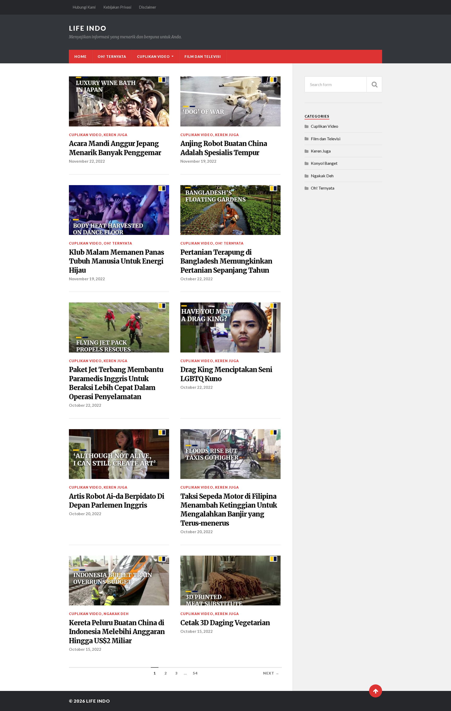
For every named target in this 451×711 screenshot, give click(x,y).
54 (195, 673)
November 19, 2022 (198, 161)
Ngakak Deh (116, 614)
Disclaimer (147, 7)
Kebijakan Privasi (117, 7)
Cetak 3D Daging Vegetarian (225, 623)
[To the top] (375, 690)
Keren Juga (115, 135)
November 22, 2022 (87, 161)
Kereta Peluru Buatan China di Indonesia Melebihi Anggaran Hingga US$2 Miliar (117, 632)
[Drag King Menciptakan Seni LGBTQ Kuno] (230, 327)
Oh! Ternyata (112, 56)
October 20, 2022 (85, 513)
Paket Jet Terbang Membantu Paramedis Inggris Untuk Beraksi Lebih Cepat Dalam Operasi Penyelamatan (116, 383)
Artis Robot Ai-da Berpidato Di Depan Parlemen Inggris (116, 500)
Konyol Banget (324, 163)
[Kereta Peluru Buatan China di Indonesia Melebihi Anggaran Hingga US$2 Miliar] (119, 581)
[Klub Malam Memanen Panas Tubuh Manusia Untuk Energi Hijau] (119, 210)
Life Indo (87, 28)
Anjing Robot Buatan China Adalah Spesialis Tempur (223, 148)
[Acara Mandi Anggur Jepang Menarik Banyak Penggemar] (119, 101)
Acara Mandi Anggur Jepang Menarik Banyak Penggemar (115, 148)
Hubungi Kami (84, 7)
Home (80, 56)
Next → (271, 673)
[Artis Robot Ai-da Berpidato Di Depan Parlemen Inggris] (119, 454)
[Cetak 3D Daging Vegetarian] (230, 581)
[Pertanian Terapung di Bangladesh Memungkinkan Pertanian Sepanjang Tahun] (230, 210)
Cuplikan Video (153, 56)
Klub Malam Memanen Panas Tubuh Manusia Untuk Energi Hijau (116, 261)
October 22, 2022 (196, 278)
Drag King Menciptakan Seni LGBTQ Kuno (226, 374)
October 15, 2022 (85, 649)
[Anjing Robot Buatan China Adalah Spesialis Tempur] (230, 101)
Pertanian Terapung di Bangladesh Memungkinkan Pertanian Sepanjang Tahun (226, 261)
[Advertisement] (344, 280)
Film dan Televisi (203, 56)
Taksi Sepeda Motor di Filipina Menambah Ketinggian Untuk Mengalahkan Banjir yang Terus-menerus (228, 509)
